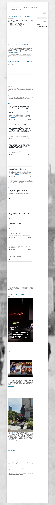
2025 (9, 95)
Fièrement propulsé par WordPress (12, 501)
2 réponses (9, 358)
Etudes (20, 287)
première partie (10, 279)
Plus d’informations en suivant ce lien (13, 52)
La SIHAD (20, 9)
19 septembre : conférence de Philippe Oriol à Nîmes (19, 44)
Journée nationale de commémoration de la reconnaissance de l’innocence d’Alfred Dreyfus (20, 469)
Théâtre (20, 349)
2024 (9, 103)
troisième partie (10, 283)
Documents (17, 287)
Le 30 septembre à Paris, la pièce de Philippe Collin (18, 294)
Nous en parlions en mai (11, 432)
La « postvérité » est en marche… (15, 356)
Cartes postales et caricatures (14, 210)
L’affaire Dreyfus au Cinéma (14, 275)
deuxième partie (10, 281)
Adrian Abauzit (25, 203)
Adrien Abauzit (25, 180)
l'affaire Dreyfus (28, 55)
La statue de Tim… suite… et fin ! (15, 395)
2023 (9, 165)
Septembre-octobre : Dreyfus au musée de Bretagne (19, 16)
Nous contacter (25, 9)
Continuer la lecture (11, 86)
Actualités (17, 37)
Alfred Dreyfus (13, 38)
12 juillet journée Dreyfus (26, 88)
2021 (9, 187)
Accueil (9, 7)
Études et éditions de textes (25, 7)
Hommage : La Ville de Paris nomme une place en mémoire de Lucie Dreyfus (20, 449)
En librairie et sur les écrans (33, 7)
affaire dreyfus (31, 54)
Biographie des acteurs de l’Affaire (12, 9)
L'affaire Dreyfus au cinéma (29, 288)
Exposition (26, 37)
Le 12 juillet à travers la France (14, 78)
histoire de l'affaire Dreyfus (26, 38)
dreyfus (16, 38)
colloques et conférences (22, 37)
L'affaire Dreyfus (12, 4)
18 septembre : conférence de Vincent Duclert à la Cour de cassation (20, 62)
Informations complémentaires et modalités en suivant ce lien (16, 35)
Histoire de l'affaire (20, 38)
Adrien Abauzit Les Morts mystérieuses (14, 181)
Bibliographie (17, 97)
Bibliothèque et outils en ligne (16, 7)
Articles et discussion (21, 388)
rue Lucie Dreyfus (26, 463)
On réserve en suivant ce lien (12, 347)
